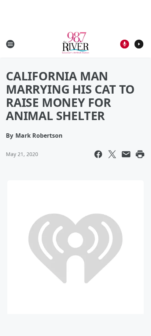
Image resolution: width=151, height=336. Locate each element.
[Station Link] (75, 44)
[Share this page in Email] (126, 154)
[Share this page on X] (112, 154)
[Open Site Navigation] (10, 44)
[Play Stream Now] (139, 44)
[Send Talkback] (124, 44)
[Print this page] (140, 154)
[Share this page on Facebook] (98, 154)
